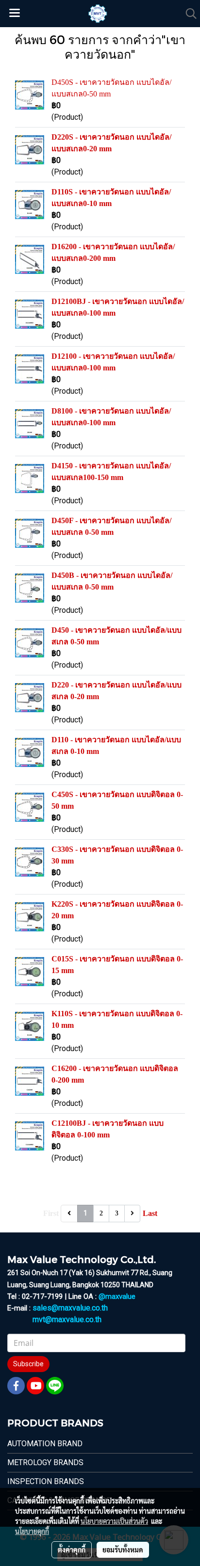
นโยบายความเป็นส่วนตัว (114, 1521)
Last (150, 1213)
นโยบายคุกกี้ (32, 1531)
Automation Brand (45, 1443)
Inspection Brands (45, 1481)
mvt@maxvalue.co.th (67, 1319)
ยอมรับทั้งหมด (122, 1549)
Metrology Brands (45, 1462)
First (51, 1213)
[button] (188, 13)
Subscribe (28, 1364)
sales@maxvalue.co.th (70, 1307)
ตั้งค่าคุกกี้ (71, 1549)
